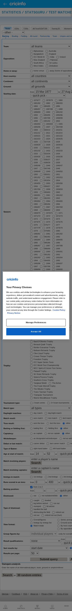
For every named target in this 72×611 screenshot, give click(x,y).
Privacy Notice (13, 313)
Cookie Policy (59, 310)
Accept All (36, 331)
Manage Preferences (36, 322)
